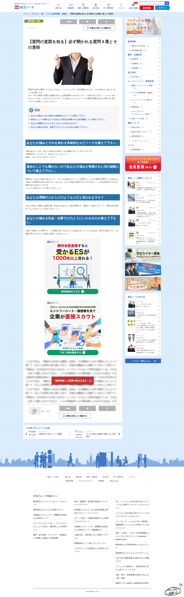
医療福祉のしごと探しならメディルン (90, 543)
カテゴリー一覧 (37, 13)
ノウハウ (131, 477)
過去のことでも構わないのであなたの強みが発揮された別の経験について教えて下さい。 (68, 119)
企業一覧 (67, 477)
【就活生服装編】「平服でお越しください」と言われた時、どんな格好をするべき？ (145, 214)
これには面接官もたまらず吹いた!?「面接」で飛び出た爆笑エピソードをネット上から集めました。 (145, 328)
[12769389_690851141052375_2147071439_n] (143, 254)
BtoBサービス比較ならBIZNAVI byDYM (132, 583)
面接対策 (138, 185)
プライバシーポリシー (85, 481)
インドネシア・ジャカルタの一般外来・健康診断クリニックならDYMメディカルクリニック (133, 524)
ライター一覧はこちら (141, 361)
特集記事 (79, 477)
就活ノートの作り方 (142, 225)
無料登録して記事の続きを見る (71, 380)
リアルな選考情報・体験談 (56, 13)
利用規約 (101, 481)
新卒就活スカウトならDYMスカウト (48, 509)
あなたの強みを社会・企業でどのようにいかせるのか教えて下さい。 (60, 127)
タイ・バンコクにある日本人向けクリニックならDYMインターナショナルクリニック (133, 504)
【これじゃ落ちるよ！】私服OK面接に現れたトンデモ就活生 (146, 341)
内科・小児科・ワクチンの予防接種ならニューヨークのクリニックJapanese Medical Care (132, 536)
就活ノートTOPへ (53, 477)
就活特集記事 (140, 198)
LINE (67, 408)
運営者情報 (69, 481)
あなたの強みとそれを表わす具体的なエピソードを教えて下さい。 (59, 115)
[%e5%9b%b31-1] (143, 283)
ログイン (162, 7)
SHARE (107, 408)
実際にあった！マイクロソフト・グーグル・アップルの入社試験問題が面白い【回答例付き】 (145, 240)
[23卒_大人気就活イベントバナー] (143, 269)
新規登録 (147, 7)
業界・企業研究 (92, 477)
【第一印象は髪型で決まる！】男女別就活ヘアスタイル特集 (145, 351)
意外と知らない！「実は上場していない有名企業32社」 (145, 201)
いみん (48, 411)
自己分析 (105, 477)
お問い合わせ (114, 481)
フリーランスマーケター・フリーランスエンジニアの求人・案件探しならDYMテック (50, 526)
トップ (26, 13)
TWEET (87, 408)
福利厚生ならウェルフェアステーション (132, 553)
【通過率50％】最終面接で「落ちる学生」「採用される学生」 (146, 189)
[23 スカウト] (143, 26)
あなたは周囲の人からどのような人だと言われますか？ (54, 123)
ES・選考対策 (118, 477)
